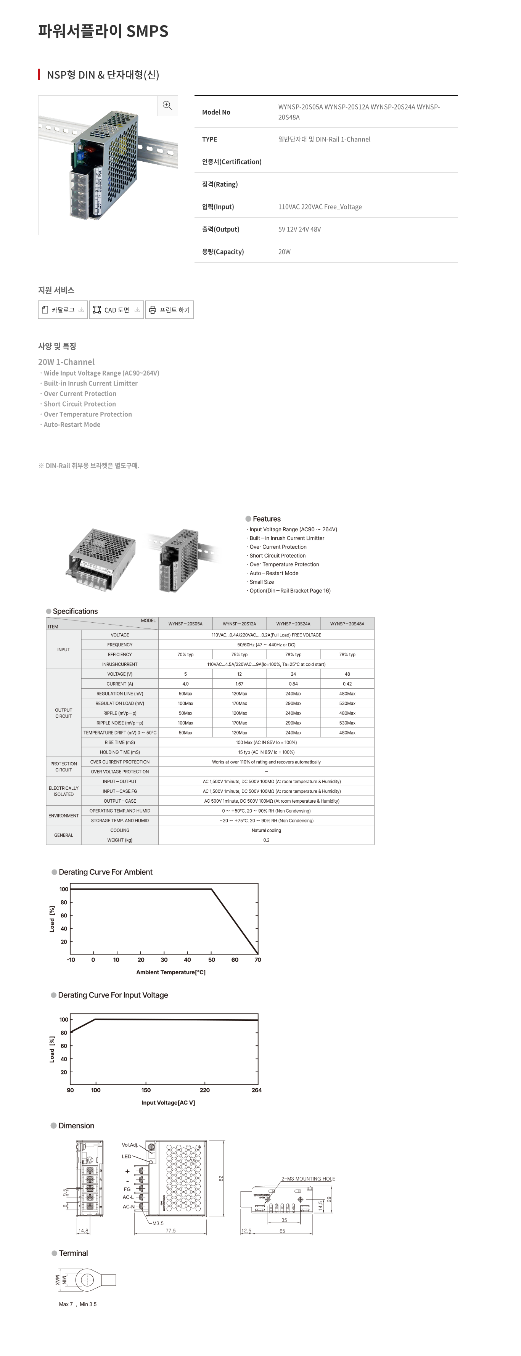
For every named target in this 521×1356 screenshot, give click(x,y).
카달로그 (63, 309)
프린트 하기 (175, 309)
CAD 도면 (118, 309)
